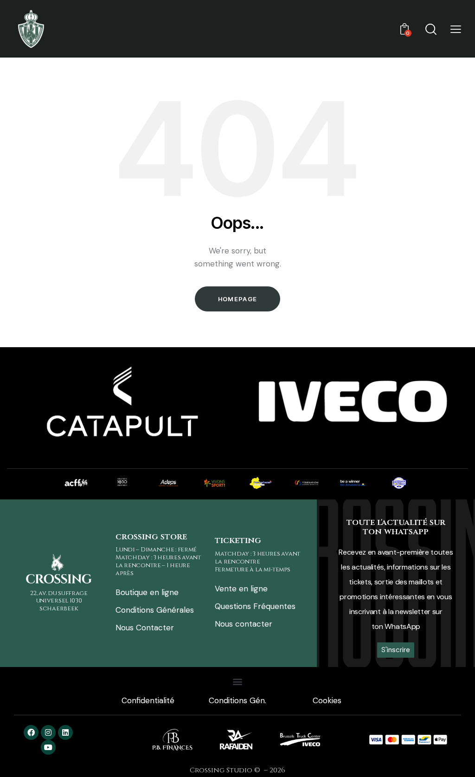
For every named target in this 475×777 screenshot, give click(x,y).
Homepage (237, 299)
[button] (455, 28)
